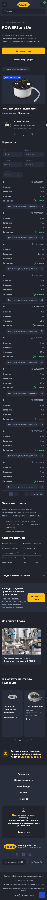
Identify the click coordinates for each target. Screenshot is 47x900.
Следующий (37, 494)
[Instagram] (30, 854)
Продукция (23, 774)
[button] (23, 135)
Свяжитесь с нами (36, 598)
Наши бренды (23, 786)
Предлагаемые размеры (16, 575)
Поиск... (10, 11)
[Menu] (4, 4)
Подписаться (23, 832)
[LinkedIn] (23, 854)
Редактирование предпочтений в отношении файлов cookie (23, 889)
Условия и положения (36, 884)
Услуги (23, 792)
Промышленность (23, 780)
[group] (21, 124)
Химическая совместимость (18, 69)
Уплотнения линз (34, 706)
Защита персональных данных (14, 884)
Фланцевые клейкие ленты (15, 22)
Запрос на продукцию (23, 60)
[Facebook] (17, 854)
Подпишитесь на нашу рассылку (23, 816)
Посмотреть (9, 717)
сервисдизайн (29, 895)
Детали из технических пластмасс (10, 709)
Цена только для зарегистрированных (22, 206)
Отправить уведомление (23, 880)
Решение (23, 799)
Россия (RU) (38, 862)
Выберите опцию (23, 51)
